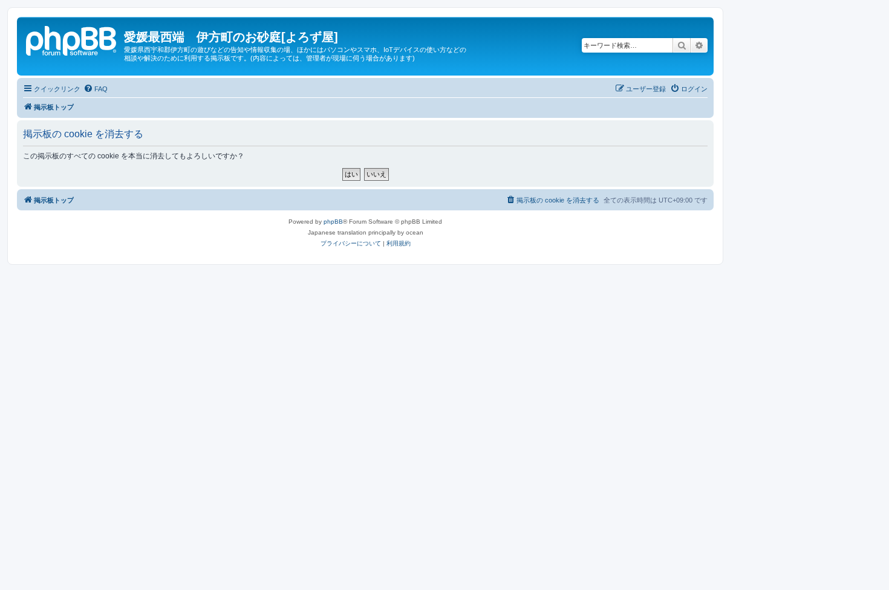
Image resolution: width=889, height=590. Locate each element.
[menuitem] (95, 89)
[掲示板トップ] (72, 39)
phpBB (333, 221)
